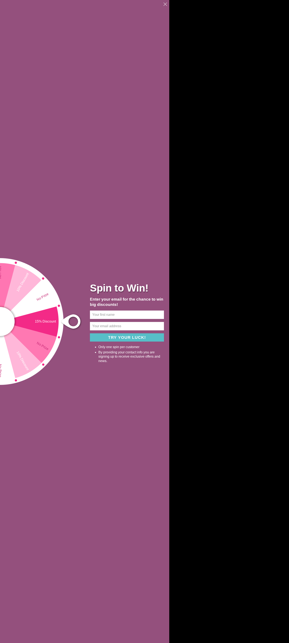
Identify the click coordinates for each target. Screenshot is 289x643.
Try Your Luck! (127, 337)
